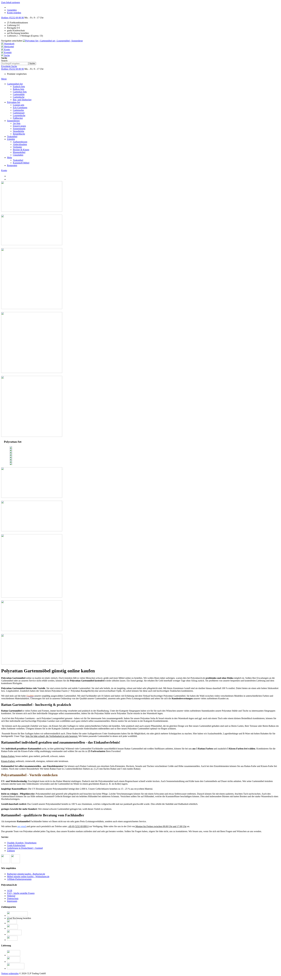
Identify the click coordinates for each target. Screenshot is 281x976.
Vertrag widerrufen (10, 973)
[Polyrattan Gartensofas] (31, 308)
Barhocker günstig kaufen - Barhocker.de (26, 874)
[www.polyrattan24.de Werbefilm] (31, 630)
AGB (9, 890)
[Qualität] (31, 663)
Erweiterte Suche (9, 66)
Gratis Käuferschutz (16, 845)
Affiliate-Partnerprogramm (19, 879)
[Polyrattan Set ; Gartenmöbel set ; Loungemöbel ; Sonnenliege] (53, 40)
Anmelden (12, 10)
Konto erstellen (14, 12)
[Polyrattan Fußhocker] (31, 244)
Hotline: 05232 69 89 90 (12, 17)
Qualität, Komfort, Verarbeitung (21, 843)
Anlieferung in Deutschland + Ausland (25, 848)
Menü (4, 79)
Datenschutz (12, 898)
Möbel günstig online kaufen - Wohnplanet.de (28, 876)
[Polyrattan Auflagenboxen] (31, 497)
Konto (4, 170)
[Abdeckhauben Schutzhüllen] (31, 530)
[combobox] (14, 63)
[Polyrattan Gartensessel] (31, 372)
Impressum (12, 901)
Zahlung (11, 850)
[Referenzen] (31, 596)
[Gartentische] (31, 211)
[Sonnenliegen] (31, 436)
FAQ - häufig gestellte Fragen (21, 893)
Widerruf (11, 896)
